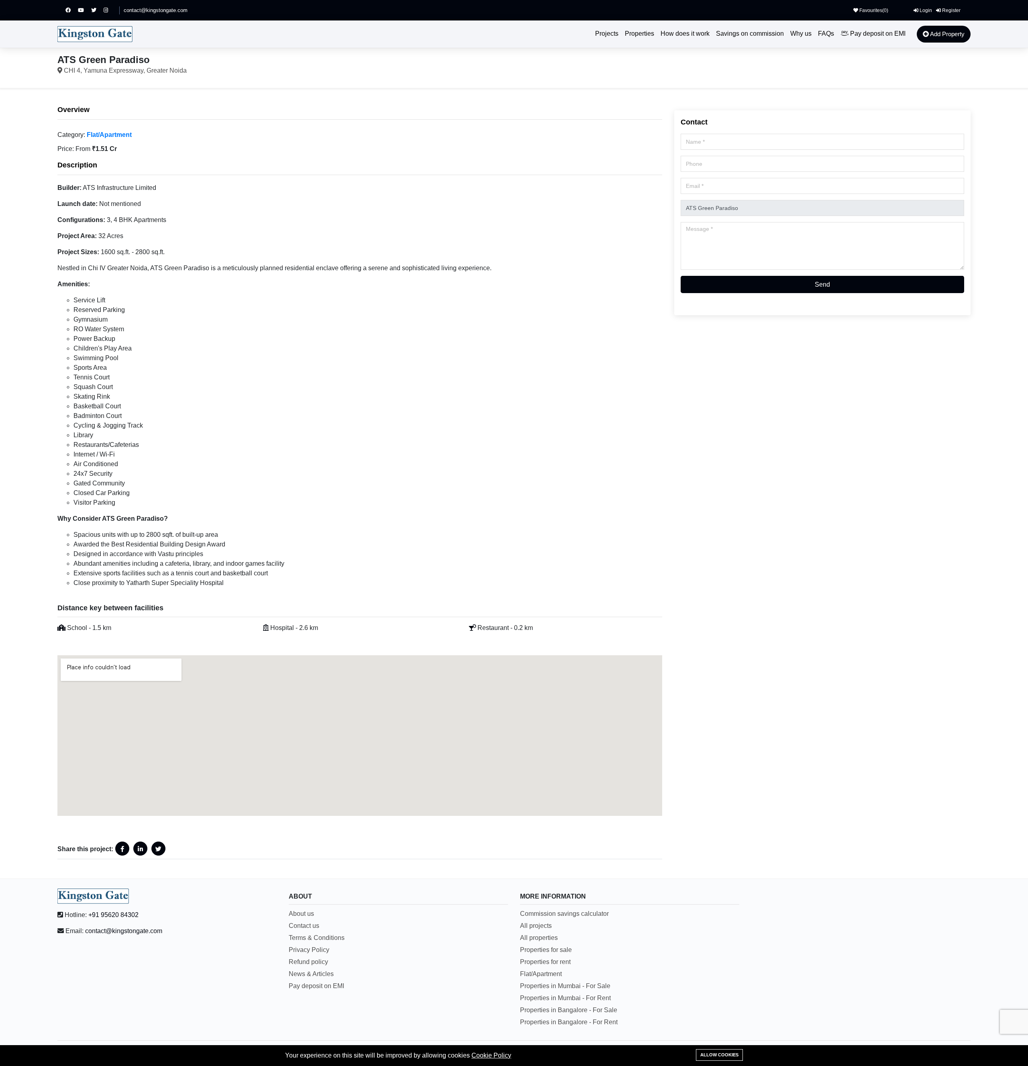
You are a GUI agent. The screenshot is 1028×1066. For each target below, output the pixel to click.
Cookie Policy (491, 1055)
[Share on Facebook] (122, 849)
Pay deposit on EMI (877, 33)
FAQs (826, 33)
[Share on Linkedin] (140, 849)
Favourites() (873, 10)
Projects (606, 33)
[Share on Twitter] (158, 849)
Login (925, 10)
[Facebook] (71, 10)
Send (822, 284)
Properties (639, 33)
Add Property (947, 34)
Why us (801, 33)
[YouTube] (84, 10)
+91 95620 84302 (113, 914)
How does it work (685, 33)
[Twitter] (97, 10)
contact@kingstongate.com (156, 10)
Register (951, 10)
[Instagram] (109, 10)
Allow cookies (719, 1054)
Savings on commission (750, 33)
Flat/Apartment (109, 134)
